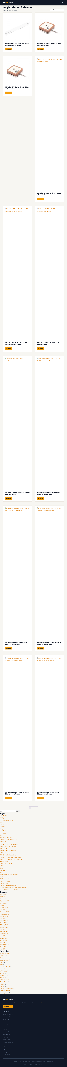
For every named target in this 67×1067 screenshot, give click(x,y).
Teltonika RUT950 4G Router (8, 885)
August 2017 (3, 940)
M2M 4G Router (4, 975)
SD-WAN (2, 868)
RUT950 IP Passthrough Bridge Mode (10, 857)
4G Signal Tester (4, 818)
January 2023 (4, 920)
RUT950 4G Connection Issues (8, 839)
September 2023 (4, 916)
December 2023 (4, 912)
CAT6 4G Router (4, 960)
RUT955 (2, 866)
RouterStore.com (45, 1003)
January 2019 (3, 938)
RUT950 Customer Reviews (8, 846)
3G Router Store (4, 953)
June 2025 (3, 905)
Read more (8, 49)
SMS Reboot (6, 1037)
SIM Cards (5, 1024)
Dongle (2, 829)
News (1, 835)
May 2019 (2, 936)
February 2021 (4, 931)
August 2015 (3, 947)
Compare (2, 826)
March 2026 (3, 896)
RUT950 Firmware (5, 848)
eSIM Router (3, 831)
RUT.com (8, 2)
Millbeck (2, 977)
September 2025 (4, 901)
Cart (1, 822)
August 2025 (3, 903)
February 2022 (4, 925)
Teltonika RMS (4, 883)
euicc (1, 964)
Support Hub (6, 1032)
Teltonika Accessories (6, 988)
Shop (1, 872)
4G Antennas (3, 815)
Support (2, 876)
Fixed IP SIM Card (5, 966)
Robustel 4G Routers (6, 837)
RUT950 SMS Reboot (6, 863)
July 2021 (2, 929)
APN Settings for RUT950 (7, 820)
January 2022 (4, 927)
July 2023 (2, 918)
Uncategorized (4, 993)
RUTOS (2, 984)
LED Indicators (6, 1019)
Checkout (2, 824)
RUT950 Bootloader (5, 842)
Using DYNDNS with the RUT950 (9, 890)
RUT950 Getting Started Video (8, 855)
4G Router (3, 956)
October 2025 (4, 899)
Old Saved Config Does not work (9, 879)
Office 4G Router (4, 979)
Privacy (25, 1064)
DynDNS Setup (6, 1039)
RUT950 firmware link (6, 853)
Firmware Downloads (8, 1014)
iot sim (2, 973)
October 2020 (4, 933)
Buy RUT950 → (8, 1006)
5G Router (3, 958)
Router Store (3, 982)
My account (3, 833)
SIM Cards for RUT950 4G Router (9, 874)
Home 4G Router (4, 969)
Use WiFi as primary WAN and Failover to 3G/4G (13, 887)
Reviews (5, 1052)
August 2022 (3, 923)
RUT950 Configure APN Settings (9, 844)
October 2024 (4, 907)
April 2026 (3, 894)
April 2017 (2, 942)
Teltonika (2, 986)
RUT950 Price (4, 861)
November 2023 (4, 914)
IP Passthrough (6, 1034)
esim (1, 962)
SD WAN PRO (3, 870)
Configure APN (6, 1017)
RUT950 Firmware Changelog (8, 850)
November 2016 (4, 944)
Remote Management (8, 1042)
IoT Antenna (3, 971)
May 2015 (2, 949)
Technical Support (5, 881)
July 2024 (2, 909)
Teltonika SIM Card (5, 990)
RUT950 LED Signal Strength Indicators (11, 859)
